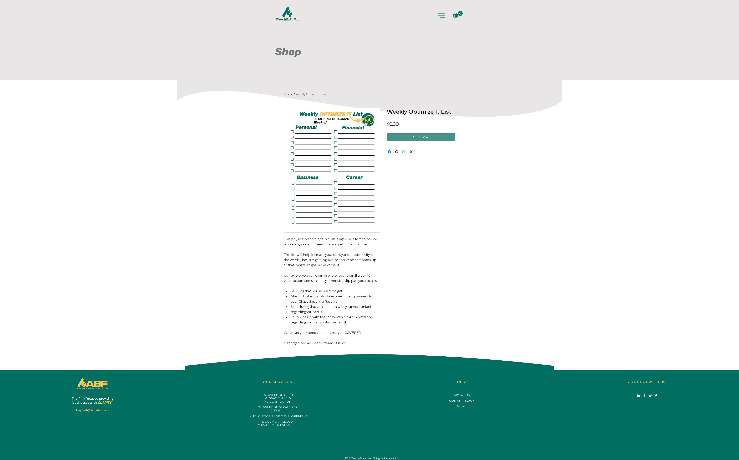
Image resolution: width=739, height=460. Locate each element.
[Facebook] (644, 395)
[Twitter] (656, 395)
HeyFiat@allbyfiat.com (92, 410)
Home (288, 94)
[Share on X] (411, 151)
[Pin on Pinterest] (396, 151)
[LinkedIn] (638, 395)
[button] (441, 15)
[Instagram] (650, 395)
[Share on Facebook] (389, 151)
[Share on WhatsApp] (404, 151)
